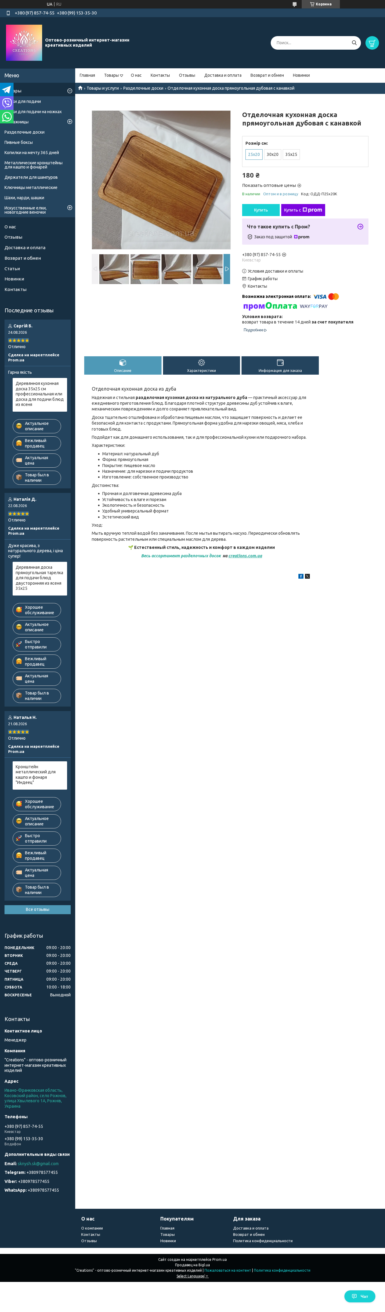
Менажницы (17, 121)
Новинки (301, 75)
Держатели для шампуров (31, 177)
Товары (111, 75)
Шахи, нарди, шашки (24, 197)
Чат (364, 1296)
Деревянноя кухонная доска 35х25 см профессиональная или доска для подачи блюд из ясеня (40, 394)
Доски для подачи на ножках (33, 111)
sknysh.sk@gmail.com (38, 1163)
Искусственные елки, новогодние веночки (26, 210)
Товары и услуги (103, 88)
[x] (307, 577)
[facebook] (300, 577)
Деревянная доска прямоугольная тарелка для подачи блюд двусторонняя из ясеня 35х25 (39, 578)
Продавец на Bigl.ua (192, 1265)
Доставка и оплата (223, 75)
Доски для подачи (23, 101)
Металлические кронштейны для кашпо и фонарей (34, 164)
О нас (136, 75)
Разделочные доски (143, 88)
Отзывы (187, 75)
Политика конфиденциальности (263, 1241)
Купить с (292, 210)
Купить (261, 210)
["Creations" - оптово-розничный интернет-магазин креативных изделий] (24, 42)
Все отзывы (37, 909)
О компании (92, 1228)
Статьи (12, 268)
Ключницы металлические (31, 187)
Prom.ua (219, 1259)
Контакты (160, 75)
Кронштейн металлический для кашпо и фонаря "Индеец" (36, 774)
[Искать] (354, 43)
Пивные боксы (19, 142)
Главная (87, 75)
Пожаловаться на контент (228, 1270)
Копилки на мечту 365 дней (32, 152)
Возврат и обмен (267, 75)
